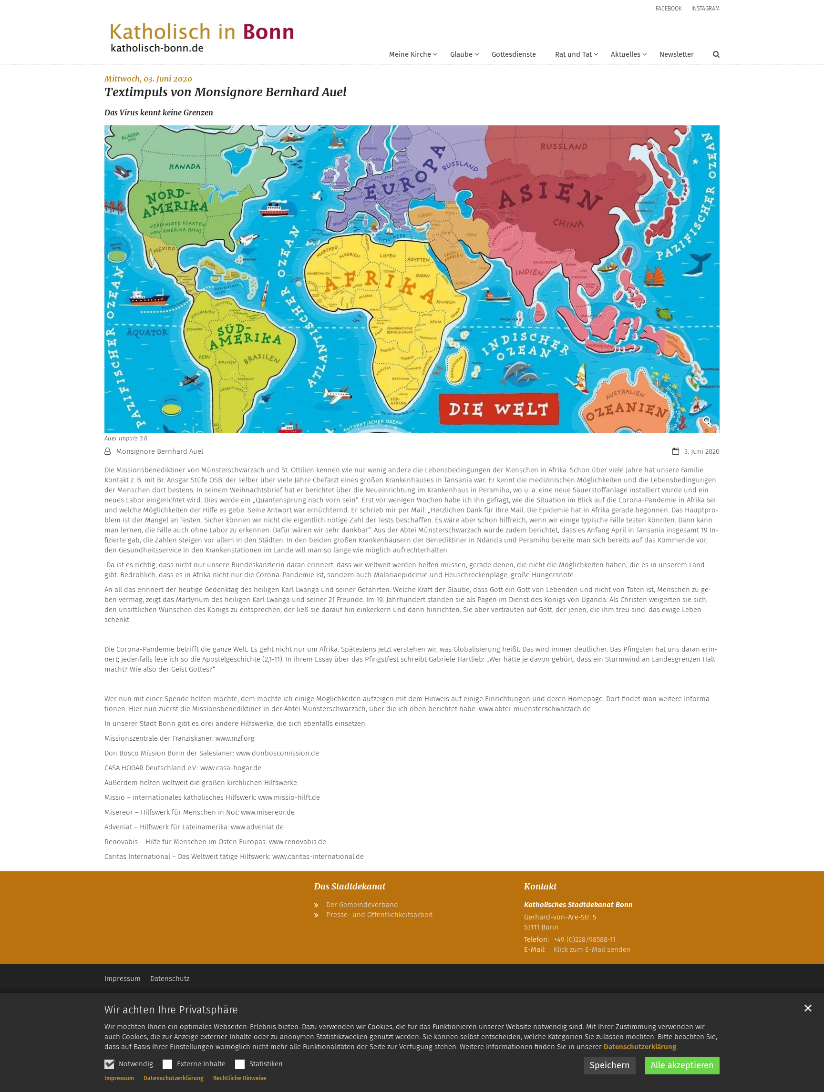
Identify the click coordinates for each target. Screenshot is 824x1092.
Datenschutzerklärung (640, 1046)
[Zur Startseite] (201, 38)
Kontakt (540, 886)
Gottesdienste (514, 54)
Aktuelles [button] (625, 54)
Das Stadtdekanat (349, 886)
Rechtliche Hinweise (240, 1078)
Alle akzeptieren (682, 1065)
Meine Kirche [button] (410, 54)
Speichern (610, 1065)
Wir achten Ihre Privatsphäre (171, 1009)
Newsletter (676, 54)
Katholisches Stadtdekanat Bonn (578, 904)
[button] (458, 56)
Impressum (119, 1078)
